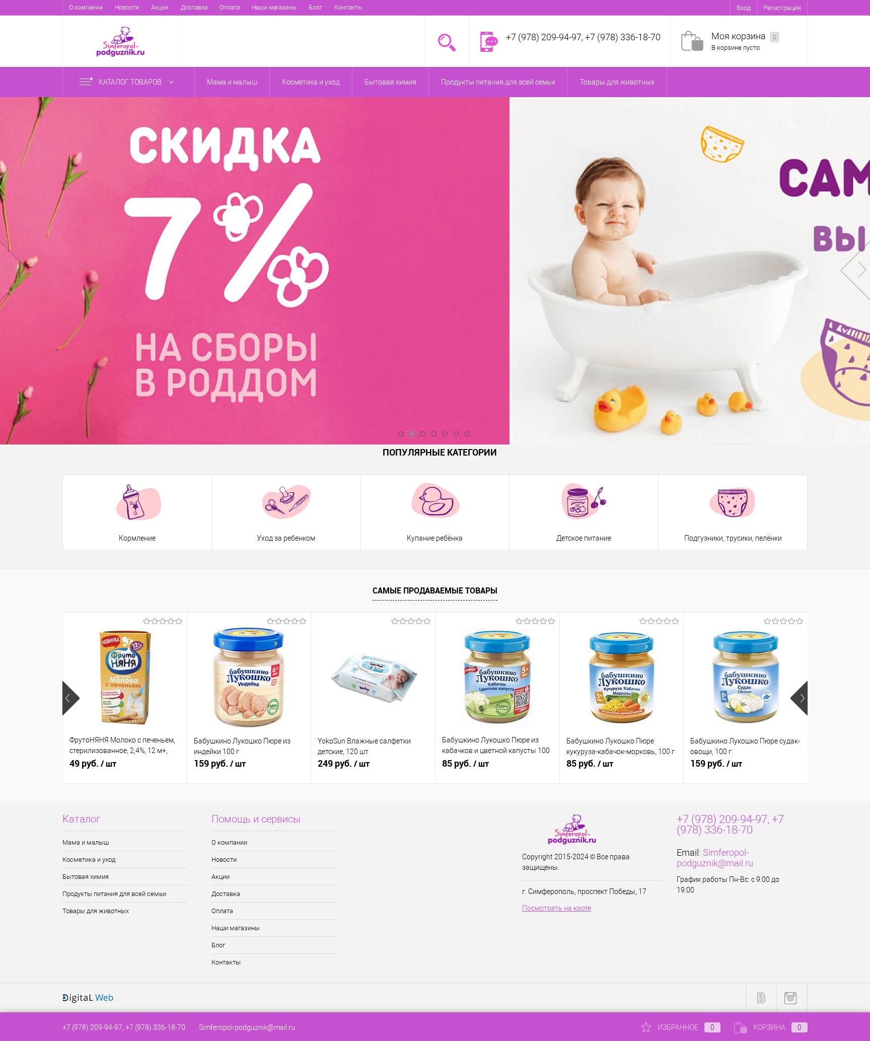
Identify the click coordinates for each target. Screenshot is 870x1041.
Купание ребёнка (435, 538)
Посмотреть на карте (556, 908)
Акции (160, 7)
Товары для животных (95, 911)
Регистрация (782, 8)
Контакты (348, 7)
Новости (127, 7)
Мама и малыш (85, 842)
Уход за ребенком (286, 538)
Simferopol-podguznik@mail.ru (715, 857)
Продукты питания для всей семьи (114, 894)
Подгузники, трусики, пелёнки (733, 538)
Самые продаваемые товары (435, 590)
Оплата (230, 7)
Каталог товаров (131, 82)
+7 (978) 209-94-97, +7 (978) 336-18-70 (123, 1027)
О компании (86, 7)
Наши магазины (274, 7)
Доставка (194, 7)
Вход (744, 8)
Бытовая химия (85, 876)
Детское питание (583, 538)
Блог (315, 7)
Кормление (137, 538)
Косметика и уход (88, 859)
